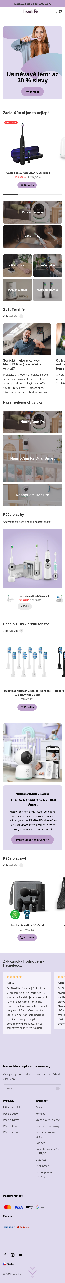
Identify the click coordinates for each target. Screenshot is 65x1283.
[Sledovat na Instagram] (13, 1255)
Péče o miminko (12, 1107)
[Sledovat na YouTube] (20, 1255)
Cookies (40, 1142)
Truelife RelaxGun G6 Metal (27, 925)
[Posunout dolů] (32, 1272)
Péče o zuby (10, 1113)
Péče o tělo (10, 1126)
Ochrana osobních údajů (46, 1134)
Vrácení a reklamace (48, 1119)
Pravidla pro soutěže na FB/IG (48, 1151)
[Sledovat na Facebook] (5, 1255)
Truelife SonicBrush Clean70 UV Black (27, 172)
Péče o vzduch (12, 1132)
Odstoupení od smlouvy (44, 1174)
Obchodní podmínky (48, 1126)
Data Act (41, 1159)
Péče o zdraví (11, 1119)
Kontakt (40, 1113)
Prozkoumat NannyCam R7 (32, 839)
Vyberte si (32, 91)
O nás (39, 1107)
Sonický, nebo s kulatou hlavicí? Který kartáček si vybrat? (22, 364)
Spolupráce (42, 1165)
